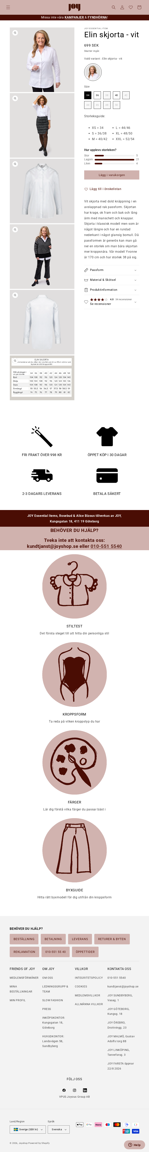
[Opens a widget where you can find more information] (134, 1145)
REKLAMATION (24, 952)
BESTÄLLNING (24, 939)
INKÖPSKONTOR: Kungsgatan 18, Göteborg (53, 1022)
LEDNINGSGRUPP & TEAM (55, 989)
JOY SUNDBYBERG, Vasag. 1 (120, 998)
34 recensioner (123, 299)
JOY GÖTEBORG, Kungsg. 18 (118, 1011)
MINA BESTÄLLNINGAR (21, 989)
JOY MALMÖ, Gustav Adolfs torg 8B (121, 1039)
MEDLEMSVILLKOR (87, 995)
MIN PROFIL (18, 1000)
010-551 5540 (116, 977)
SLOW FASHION (52, 1000)
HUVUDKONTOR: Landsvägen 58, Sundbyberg (53, 1041)
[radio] (93, 72)
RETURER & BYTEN (112, 939)
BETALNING (53, 939)
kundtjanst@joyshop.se (123, 986)
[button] (8, 7)
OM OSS (47, 977)
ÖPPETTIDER (85, 952)
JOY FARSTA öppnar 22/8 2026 (120, 1066)
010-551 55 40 (55, 952)
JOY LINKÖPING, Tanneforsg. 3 (118, 1052)
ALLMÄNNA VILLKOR (89, 1004)
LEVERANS (80, 939)
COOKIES (81, 986)
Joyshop (23, 1143)
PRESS (46, 1009)
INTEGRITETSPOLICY (89, 977)
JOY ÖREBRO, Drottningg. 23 (116, 1025)
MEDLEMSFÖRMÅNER (24, 977)
